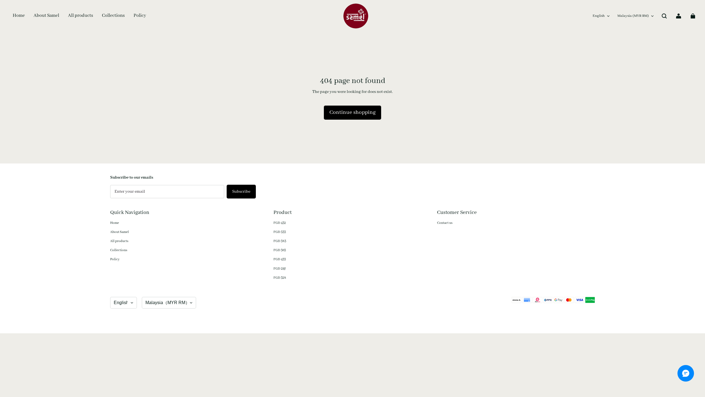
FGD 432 (279, 223)
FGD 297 (279, 269)
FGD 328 (279, 278)
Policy (115, 259)
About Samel (119, 232)
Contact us (444, 223)
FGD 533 (279, 232)
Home (114, 223)
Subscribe (241, 191)
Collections (118, 250)
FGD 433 (279, 259)
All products (119, 241)
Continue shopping (352, 112)
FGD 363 (279, 250)
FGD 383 (279, 241)
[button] (664, 16)
